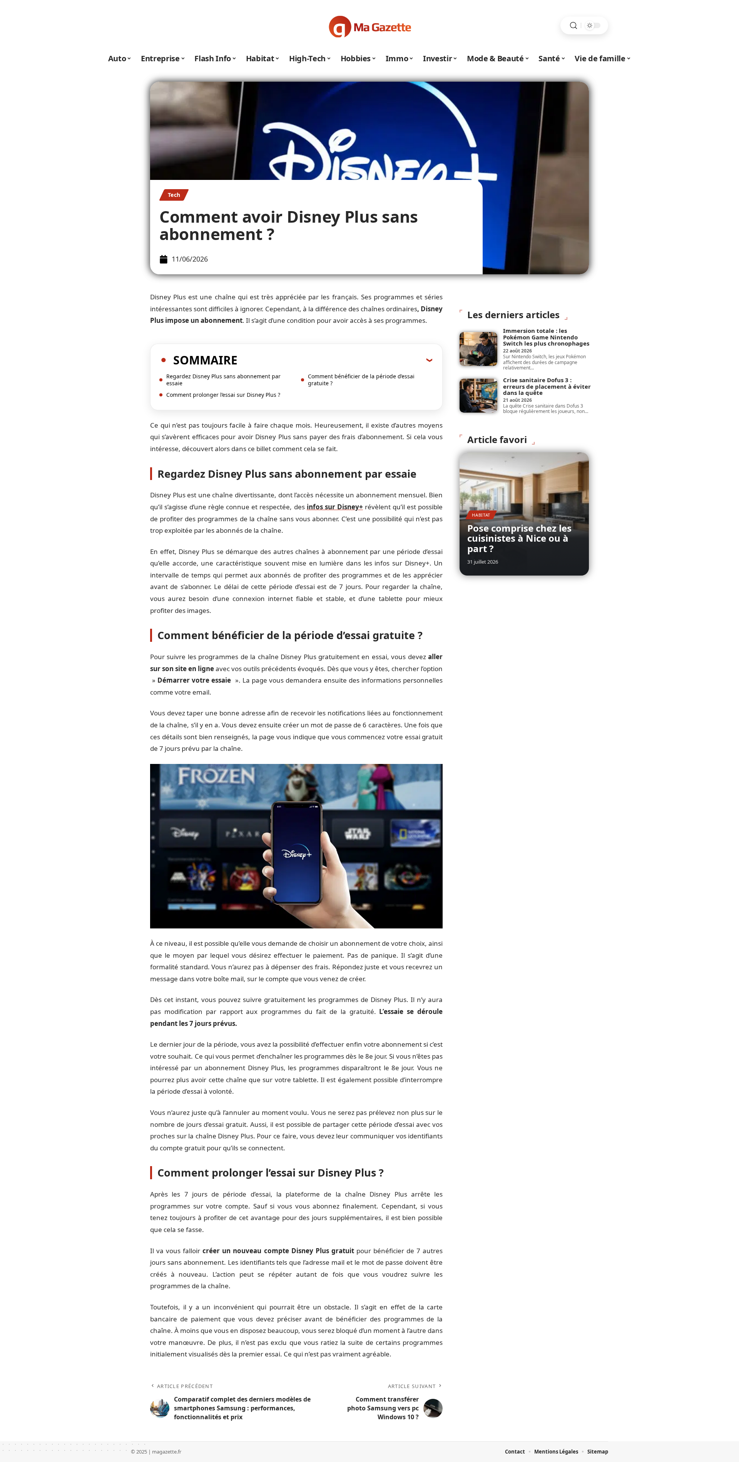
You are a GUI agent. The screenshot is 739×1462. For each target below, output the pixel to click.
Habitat (481, 515)
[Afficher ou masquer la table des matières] (334, 359)
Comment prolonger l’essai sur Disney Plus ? (223, 394)
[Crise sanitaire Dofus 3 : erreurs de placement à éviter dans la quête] (478, 396)
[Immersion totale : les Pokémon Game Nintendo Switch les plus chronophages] (478, 349)
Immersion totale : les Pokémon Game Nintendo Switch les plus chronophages (546, 337)
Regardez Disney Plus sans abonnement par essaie (223, 380)
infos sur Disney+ (335, 506)
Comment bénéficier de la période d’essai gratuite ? (361, 380)
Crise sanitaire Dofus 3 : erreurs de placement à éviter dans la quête (547, 386)
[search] (573, 26)
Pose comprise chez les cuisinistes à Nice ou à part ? (519, 538)
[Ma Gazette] (369, 25)
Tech (174, 194)
